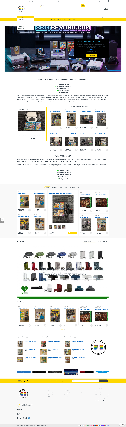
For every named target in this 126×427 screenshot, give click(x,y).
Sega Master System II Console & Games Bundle (86, 112)
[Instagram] (26, 418)
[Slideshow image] (63, 49)
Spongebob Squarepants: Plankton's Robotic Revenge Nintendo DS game (79, 349)
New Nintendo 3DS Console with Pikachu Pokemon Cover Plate (30, 357)
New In (47, 187)
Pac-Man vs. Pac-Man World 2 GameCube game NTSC (24, 216)
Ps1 (66, 187)
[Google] (29, 418)
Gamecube (72, 187)
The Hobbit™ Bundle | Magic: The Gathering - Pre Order (101, 195)
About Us (50, 390)
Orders (81, 390)
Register (104, 1)
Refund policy (51, 396)
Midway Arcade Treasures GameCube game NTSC (39, 216)
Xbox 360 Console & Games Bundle (100, 134)
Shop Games (91, 55)
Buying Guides (98, 392)
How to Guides (98, 390)
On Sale (78, 106)
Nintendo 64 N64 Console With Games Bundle (101, 112)
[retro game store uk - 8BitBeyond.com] (21, 8)
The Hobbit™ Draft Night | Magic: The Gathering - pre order (85, 195)
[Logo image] (24, 372)
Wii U (79, 187)
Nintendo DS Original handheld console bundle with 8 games (70, 112)
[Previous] (108, 317)
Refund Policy (67, 390)
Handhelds (85, 106)
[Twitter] (20, 418)
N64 (61, 187)
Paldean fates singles (103, 241)
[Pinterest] (23, 418)
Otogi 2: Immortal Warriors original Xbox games (54, 349)
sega (81, 109)
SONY (35, 191)
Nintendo (66, 109)
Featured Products (22, 337)
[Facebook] (17, 418)
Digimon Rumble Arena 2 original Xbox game (55, 357)
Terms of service (67, 394)
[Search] (83, 5)
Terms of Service (51, 394)
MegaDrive (54, 187)
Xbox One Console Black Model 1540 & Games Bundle (85, 134)
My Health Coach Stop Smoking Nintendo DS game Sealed (78, 357)
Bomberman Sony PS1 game (39, 194)
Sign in (100, 1)
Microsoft (82, 131)
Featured (72, 106)
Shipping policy (67, 392)
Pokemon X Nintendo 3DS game (101, 217)
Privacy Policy (67, 396)
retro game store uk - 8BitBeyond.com (84, 192)
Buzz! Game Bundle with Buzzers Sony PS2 (60, 193)
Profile (81, 392)
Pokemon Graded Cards (89, 241)
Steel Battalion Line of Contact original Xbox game (54, 341)
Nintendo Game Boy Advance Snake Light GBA (30, 349)
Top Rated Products (70, 337)
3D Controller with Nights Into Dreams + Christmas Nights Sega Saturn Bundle (56, 112)
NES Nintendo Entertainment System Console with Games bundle (56, 134)
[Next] (17, 317)
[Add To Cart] (61, 128)
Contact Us (50, 392)
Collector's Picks (45, 337)
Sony (50, 191)
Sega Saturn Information (100, 398)
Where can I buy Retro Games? (102, 394)
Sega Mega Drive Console (101, 400)
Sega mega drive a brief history (102, 396)
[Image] (98, 347)
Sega (51, 109)
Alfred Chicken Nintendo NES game (23, 194)
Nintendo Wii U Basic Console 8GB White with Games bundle (31, 136)
